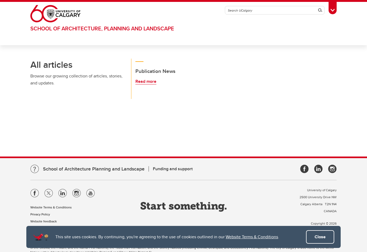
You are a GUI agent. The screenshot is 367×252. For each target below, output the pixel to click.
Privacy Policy (40, 214)
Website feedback (43, 221)
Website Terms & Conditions (252, 237)
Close (320, 237)
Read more (145, 81)
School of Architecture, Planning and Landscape (102, 28)
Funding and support (173, 169)
